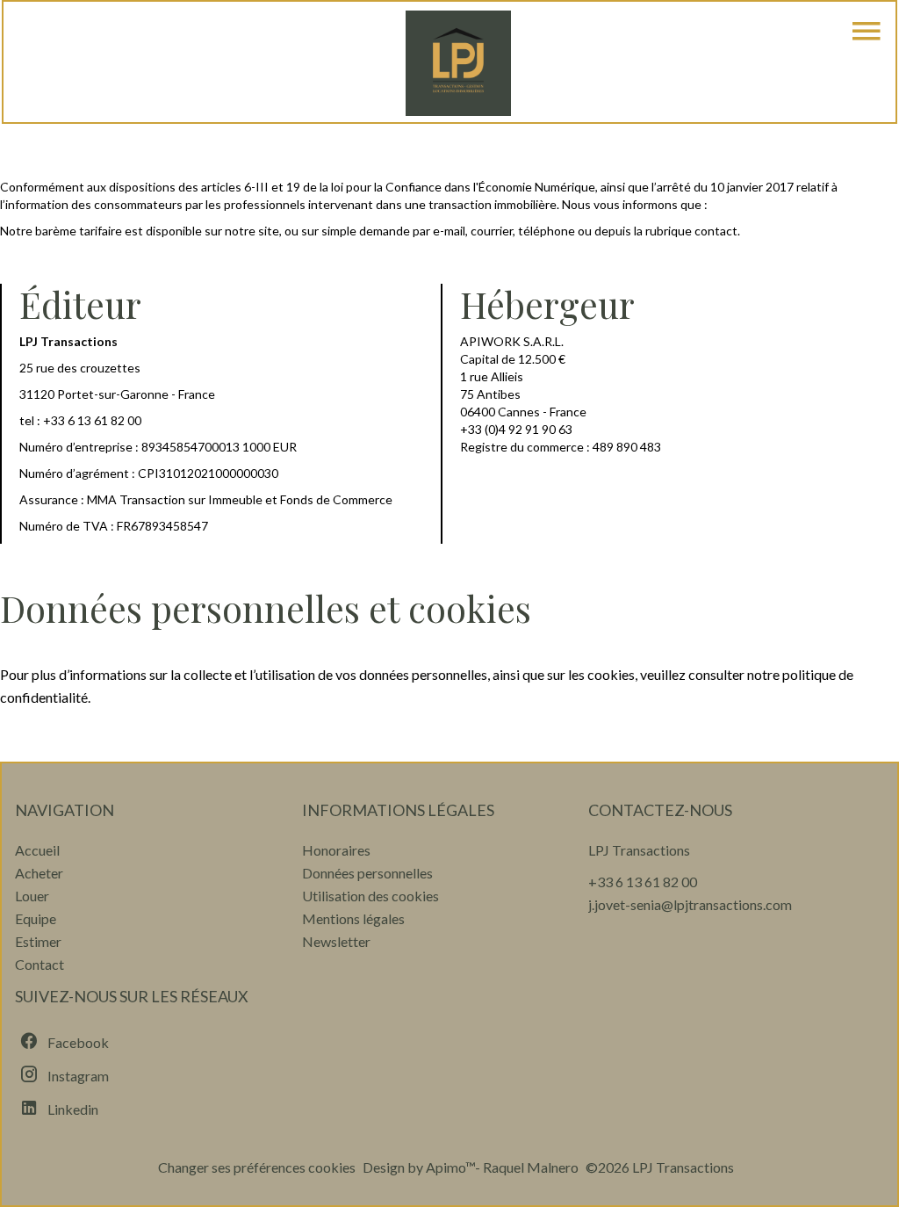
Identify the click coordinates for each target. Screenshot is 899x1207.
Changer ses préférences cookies (257, 1167)
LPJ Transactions (639, 850)
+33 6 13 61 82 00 (92, 420)
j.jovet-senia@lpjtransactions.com (690, 904)
